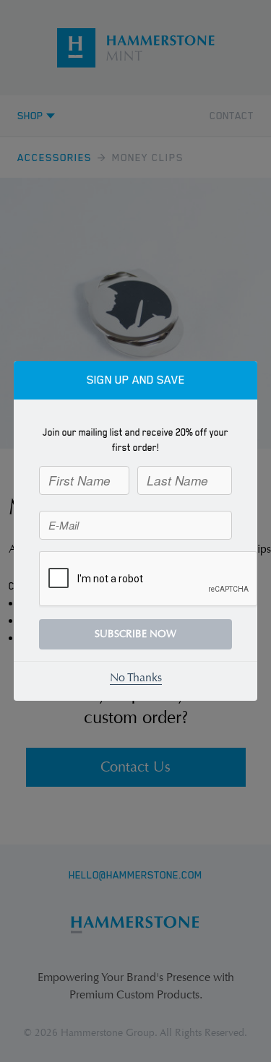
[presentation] (149, 579)
